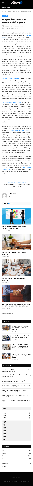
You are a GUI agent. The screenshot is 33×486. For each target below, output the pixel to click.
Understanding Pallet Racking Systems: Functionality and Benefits (20, 327)
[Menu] (3, 2)
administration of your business (20, 130)
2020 (4, 437)
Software (4, 461)
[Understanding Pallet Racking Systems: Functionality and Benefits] (6, 328)
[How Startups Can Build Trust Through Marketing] (16, 242)
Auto (3, 450)
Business (4, 15)
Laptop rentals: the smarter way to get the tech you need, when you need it (21, 356)
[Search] (30, 2)
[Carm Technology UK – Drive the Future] (16, 2)
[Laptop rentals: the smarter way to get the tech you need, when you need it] (6, 356)
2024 (4, 425)
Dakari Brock (9, 26)
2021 (4, 434)
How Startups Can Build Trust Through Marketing (15, 395)
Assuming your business (10, 78)
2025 (4, 422)
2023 (4, 428)
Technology (5, 463)
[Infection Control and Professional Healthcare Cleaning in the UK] (6, 338)
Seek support (6, 7)
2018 (4, 440)
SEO (3, 458)
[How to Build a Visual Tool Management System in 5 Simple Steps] (16, 216)
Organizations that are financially (11, 102)
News (3, 456)
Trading (4, 466)
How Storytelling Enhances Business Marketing (14, 400)
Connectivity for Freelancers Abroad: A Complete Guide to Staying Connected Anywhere (20, 346)
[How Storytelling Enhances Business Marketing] (16, 267)
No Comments (6, 28)
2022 (4, 431)
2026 (4, 409)
